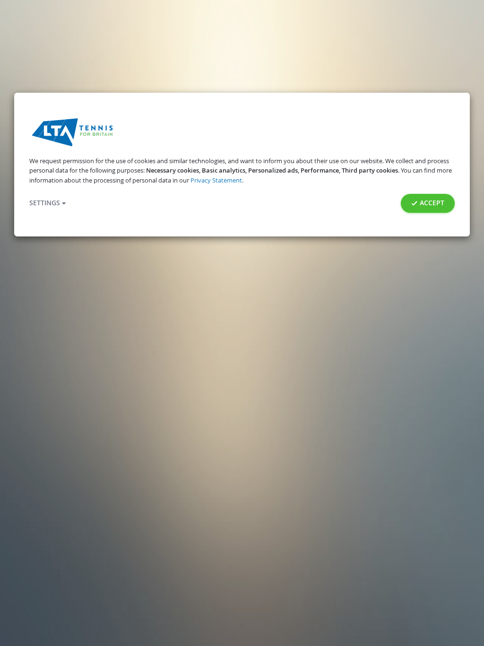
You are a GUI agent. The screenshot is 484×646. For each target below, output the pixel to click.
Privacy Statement (216, 180)
